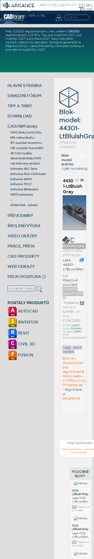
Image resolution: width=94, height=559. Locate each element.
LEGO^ (78, 331)
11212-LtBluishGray (80, 527)
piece (77, 347)
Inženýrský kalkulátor (33, 42)
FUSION (25, 354)
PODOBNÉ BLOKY (80, 474)
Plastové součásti (70, 282)
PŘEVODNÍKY (20, 215)
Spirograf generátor (63, 42)
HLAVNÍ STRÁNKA (25, 85)
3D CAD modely (21, 153)
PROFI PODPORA (24, 276)
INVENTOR (27, 322)
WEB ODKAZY (21, 266)
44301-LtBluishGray (72, 186)
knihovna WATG (21, 179)
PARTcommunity (21, 194)
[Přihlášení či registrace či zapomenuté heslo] (58, 20)
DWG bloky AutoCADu (26, 132)
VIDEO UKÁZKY (22, 235)
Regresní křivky (16, 46)
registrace (73, 389)
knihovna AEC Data (23, 168)
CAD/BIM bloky (23, 126)
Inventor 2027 (15, 38)
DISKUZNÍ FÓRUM (25, 95)
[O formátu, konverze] (64, 297)
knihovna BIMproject (24, 189)
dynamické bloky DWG (25, 158)
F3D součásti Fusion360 (26, 148)
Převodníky (46, 46)
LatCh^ (76, 325)
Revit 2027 (42, 38)
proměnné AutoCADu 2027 (25, 49)
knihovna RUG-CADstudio (28, 174)
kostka (68, 352)
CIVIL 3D (26, 344)
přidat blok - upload (23, 205)
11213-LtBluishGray (80, 492)
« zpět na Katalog (73, 169)
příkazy (76, 46)
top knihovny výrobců (25, 163)
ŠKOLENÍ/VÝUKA (24, 225)
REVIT (23, 333)
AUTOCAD (27, 311)
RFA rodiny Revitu (22, 137)
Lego (67, 347)
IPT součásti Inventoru (26, 143)
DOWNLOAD (20, 116)
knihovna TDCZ (21, 184)
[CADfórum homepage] (14, 20)
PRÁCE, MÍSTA (21, 246)
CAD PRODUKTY (23, 256)
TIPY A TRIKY (20, 105)
